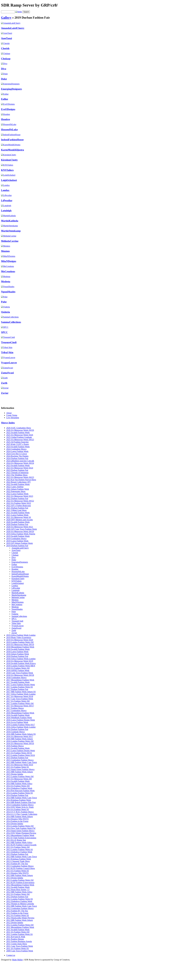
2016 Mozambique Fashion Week (20, 713)
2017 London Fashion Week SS (19, 687)
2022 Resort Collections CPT (18, 482)
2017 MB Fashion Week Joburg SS (21, 692)
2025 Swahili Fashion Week (18, 432)
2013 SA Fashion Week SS (17, 871)
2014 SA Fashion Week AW (18, 786)
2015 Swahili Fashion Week (18, 748)
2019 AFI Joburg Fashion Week (19, 543)
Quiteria (5, 312)
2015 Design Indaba (14, 774)
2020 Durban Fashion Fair (17, 524)
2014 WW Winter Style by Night (20, 807)
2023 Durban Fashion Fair (17, 470)
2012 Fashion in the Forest (17, 913)
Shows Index (8, 422)
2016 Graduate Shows (15, 732)
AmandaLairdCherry (12, 28)
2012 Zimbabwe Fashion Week (19, 901)
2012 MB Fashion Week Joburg (19, 920)
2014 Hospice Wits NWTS (17, 819)
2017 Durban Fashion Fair (17, 689)
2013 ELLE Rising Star (16, 840)
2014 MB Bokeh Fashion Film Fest (21, 802)
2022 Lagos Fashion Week (17, 494)
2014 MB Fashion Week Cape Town (21, 798)
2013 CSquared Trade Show (18, 861)
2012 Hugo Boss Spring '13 (17, 889)
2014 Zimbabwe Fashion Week (19, 788)
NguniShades (8, 291)
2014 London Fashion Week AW (20, 826)
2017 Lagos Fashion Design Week (20, 684)
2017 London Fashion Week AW (20, 703)
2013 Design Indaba (14, 878)
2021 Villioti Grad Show (16, 510)
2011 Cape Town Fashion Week (19, 946)
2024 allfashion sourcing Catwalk (20, 461)
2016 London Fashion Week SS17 (20, 725)
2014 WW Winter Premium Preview (21, 833)
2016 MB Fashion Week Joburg (19, 739)
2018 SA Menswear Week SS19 (19, 661)
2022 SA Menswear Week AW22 (20, 501)
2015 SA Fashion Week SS (17, 767)
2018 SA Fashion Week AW (18, 668)
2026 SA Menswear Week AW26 (20, 430)
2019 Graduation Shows (16, 538)
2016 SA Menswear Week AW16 (20, 743)
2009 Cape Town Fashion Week (19, 951)
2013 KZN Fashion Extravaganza (20, 882)
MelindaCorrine (9, 241)
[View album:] (10, 23)
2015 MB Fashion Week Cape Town (21, 762)
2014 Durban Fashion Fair (17, 795)
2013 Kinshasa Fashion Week (18, 859)
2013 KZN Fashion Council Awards (21, 845)
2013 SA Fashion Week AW (18, 847)
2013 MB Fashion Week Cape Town (21, 856)
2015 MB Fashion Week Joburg (19, 772)
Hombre (5, 119)
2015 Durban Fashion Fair (17, 758)
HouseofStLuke (9, 129)
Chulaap (5, 58)
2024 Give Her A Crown (16, 454)
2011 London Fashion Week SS (19, 934)
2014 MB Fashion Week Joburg (19, 816)
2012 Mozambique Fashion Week (20, 885)
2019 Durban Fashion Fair (17, 545)
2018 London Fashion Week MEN (20, 666)
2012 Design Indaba (14, 922)
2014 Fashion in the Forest (17, 821)
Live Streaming (12, 417)
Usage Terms (11, 415)
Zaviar (4, 393)
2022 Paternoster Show (16, 491)
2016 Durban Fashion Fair (17, 729)
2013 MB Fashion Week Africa (19, 842)
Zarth (4, 383)
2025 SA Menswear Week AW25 (20, 439)
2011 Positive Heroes (15, 939)
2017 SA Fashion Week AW (18, 701)
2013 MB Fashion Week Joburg (19, 875)
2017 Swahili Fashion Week (18, 682)
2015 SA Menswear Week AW (19, 779)
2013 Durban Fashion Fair (17, 854)
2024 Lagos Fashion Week (17, 451)
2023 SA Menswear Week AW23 (20, 477)
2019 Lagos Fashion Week (17, 541)
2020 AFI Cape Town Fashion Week (21, 529)
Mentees (5, 251)
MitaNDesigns (8, 261)
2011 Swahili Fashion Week (17, 929)
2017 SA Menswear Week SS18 (19, 696)
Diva (3, 68)
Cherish (5, 48)
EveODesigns (8, 109)
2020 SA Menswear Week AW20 (20, 531)
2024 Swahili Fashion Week (18, 447)
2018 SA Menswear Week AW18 (20, 675)
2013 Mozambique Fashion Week (20, 835)
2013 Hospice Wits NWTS (17, 873)
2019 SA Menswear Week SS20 (19, 640)
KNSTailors (7, 170)
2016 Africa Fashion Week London (21, 727)
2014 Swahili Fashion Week (18, 781)
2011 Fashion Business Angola (19, 941)
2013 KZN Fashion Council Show (20, 868)
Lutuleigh (6, 210)
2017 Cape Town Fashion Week (19, 699)
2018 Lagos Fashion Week (17, 651)
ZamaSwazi (7, 372)
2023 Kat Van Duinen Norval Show (21, 480)
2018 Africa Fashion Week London (21, 659)
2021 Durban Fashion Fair (17, 508)
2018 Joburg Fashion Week (17, 654)
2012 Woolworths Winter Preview (20, 918)
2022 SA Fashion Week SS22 (18, 503)
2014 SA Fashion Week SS (17, 809)
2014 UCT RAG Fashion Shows (20, 812)
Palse (4, 301)
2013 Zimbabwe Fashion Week (19, 852)
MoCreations (8, 271)
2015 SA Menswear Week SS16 (19, 765)
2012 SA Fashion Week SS (17, 915)
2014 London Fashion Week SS (19, 793)
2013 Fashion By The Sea (17, 864)
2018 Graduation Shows (16, 677)
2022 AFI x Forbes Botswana (18, 505)
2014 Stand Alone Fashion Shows (20, 831)
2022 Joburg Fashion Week (17, 489)
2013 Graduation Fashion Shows (20, 866)
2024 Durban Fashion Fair (17, 458)
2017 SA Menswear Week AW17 (20, 706)
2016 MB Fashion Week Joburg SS (21, 734)
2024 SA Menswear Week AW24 (20, 463)
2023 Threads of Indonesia (17, 472)
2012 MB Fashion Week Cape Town (21, 906)
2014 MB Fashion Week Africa (19, 783)
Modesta (5, 281)
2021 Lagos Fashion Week (17, 515)
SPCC (4, 332)
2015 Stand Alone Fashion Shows (20, 769)
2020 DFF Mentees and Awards (19, 520)
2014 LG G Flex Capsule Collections (21, 814)
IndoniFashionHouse (12, 139)
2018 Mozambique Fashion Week (20, 647)
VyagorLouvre (9, 362)
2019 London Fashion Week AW (20, 642)
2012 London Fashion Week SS (19, 899)
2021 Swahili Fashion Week (18, 512)
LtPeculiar (6, 200)
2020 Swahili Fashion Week (18, 522)
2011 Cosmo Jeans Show (16, 944)
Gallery (6, 17)
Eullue (4, 99)
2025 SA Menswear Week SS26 (19, 435)
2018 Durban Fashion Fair (17, 656)
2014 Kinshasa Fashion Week (18, 800)
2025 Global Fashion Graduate (19, 437)
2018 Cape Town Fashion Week (19, 673)
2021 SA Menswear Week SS (18, 517)
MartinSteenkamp (11, 230)
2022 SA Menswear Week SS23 (19, 496)
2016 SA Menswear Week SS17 (19, 736)
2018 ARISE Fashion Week (17, 670)
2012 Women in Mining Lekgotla (20, 904)
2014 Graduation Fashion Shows (20, 805)
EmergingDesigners (11, 89)
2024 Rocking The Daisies (17, 456)
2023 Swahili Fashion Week (18, 465)
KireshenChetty (9, 160)
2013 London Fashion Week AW (20, 880)
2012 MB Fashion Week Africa (19, 892)
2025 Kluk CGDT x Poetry (17, 444)
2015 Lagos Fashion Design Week (20, 750)
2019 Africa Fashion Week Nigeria (20, 534)
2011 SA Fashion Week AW (18, 932)
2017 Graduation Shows (16, 710)
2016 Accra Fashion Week (17, 722)
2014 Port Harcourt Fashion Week (20, 790)
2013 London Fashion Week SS (19, 849)
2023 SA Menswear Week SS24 (19, 468)
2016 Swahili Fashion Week (18, 715)
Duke (4, 78)
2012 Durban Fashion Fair (17, 897)
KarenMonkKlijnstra (12, 149)
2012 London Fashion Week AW (20, 925)
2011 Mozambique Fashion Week (20, 927)
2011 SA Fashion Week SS (17, 948)
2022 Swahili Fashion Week (18, 484)
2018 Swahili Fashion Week (18, 649)
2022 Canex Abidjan (14, 487)
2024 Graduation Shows (16, 449)
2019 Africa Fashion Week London (21, 635)
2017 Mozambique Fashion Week (20, 680)
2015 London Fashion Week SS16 (20, 755)
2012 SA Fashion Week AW (18, 894)
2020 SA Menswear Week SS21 (19, 527)
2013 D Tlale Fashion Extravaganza (21, 838)
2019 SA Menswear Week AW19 (20, 644)
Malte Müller (17, 960)
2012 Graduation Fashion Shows (20, 908)
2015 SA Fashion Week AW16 (19, 753)
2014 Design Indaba (14, 823)
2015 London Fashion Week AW (20, 776)
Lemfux (5, 190)
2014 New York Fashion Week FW (21, 828)
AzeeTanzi (6, 38)
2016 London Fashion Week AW (20, 741)
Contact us (10, 955)
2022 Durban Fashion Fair (17, 498)
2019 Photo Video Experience (18, 637)
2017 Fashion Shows (15, 708)
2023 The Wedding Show (17, 475)
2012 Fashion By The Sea (17, 911)
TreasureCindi (9, 342)
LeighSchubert (9, 180)
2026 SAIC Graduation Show (18, 428)
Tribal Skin (7, 352)
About (9, 413)
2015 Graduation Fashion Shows (20, 760)
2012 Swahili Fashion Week (18, 887)
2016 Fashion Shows (15, 746)
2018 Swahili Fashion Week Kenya (21, 663)
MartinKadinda (9, 220)
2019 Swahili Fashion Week (18, 536)
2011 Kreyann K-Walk (15, 937)
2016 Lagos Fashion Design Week (20, 720)
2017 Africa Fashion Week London (21, 694)
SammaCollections (11, 322)
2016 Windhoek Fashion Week (19, 717)
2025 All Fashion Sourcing (17, 442)
